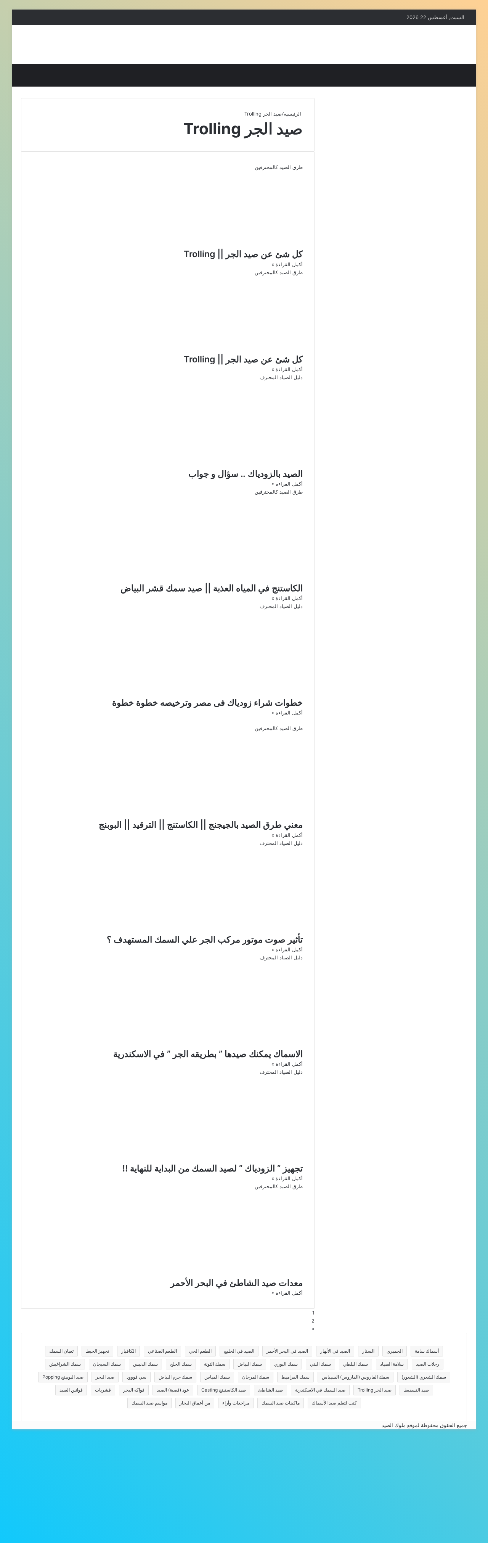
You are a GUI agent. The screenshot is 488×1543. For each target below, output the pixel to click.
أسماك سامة (427, 1351)
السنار (368, 1351)
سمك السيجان (107, 1364)
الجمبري (395, 1351)
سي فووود (136, 1377)
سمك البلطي (355, 1364)
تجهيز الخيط (97, 1351)
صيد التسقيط (416, 1390)
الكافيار (128, 1351)
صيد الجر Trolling (375, 1390)
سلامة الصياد (392, 1364)
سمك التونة (214, 1364)
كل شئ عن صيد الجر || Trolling (243, 254)
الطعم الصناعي (162, 1351)
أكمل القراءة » (287, 264)
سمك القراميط (295, 1377)
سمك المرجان (255, 1377)
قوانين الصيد (71, 1390)
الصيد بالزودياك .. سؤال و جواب (245, 473)
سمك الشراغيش (65, 1364)
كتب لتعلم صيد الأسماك (334, 1403)
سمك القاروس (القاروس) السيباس (355, 1377)
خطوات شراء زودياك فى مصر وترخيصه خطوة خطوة (207, 702)
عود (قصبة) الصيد (173, 1390)
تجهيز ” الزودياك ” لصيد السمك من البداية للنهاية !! (212, 1168)
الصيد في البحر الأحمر (287, 1351)
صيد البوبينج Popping (62, 1377)
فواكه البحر (133, 1390)
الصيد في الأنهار (335, 1351)
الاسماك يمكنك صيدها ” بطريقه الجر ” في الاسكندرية (208, 1054)
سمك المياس (217, 1377)
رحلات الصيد (427, 1364)
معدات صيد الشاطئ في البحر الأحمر (236, 1283)
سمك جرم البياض (175, 1377)
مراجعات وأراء (235, 1403)
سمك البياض (250, 1364)
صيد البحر (105, 1377)
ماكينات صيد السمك (281, 1403)
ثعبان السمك (61, 1351)
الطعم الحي (200, 1351)
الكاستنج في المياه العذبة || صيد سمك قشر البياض (211, 588)
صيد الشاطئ (270, 1390)
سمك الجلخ (181, 1364)
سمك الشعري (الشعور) (423, 1377)
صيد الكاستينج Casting (223, 1390)
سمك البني (320, 1364)
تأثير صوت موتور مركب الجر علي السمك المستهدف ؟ (205, 939)
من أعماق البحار (195, 1403)
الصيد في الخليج (239, 1351)
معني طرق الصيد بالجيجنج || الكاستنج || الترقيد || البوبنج (201, 824)
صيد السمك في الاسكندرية (320, 1390)
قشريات (103, 1390)
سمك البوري (286, 1364)
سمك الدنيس (145, 1364)
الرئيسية (293, 114)
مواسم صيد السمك (149, 1403)
